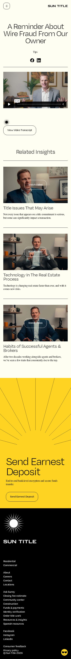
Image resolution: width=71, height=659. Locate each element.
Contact (7, 580)
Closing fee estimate (14, 596)
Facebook (8, 631)
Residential (9, 561)
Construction (10, 603)
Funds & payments (13, 607)
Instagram (9, 635)
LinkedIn (8, 639)
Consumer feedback (14, 646)
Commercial (10, 565)
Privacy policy (10, 650)
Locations (8, 584)
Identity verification (14, 611)
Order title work (12, 615)
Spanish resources (13, 623)
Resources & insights (15, 619)
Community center (13, 600)
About (6, 572)
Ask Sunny (9, 592)
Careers (7, 576)
